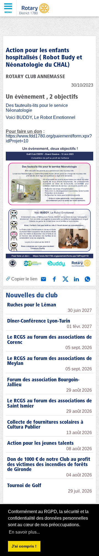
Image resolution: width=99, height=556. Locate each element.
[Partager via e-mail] (42, 278)
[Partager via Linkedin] (75, 278)
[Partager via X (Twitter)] (64, 278)
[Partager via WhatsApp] (86, 278)
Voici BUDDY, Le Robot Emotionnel (40, 117)
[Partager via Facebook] (53, 278)
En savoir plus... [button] (24, 532)
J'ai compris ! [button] (24, 546)
